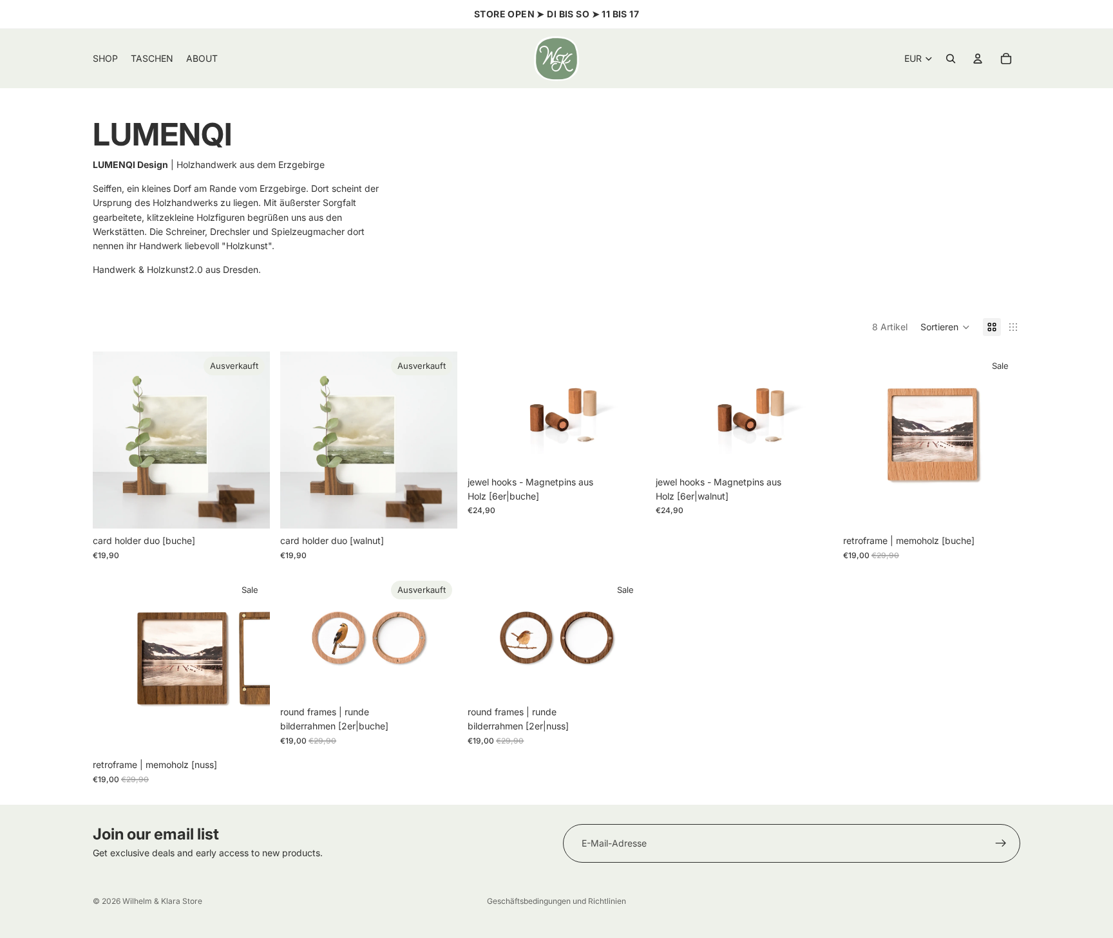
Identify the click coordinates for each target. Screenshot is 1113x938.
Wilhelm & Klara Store (162, 901)
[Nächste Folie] (250, 440)
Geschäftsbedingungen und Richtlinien (556, 901)
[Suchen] (951, 58)
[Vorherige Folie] (112, 440)
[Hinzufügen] (625, 450)
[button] (945, 327)
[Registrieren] (1000, 843)
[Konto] (978, 58)
